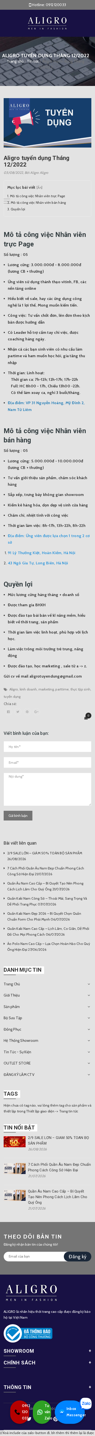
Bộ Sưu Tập (13, 1018)
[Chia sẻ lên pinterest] (27, 711)
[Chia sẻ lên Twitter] (17, 711)
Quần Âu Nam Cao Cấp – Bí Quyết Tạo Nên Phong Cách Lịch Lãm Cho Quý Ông (57, 1197)
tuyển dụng (12, 696)
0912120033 (56, 5)
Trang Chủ (12, 984)
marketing (46, 689)
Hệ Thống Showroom (21, 1040)
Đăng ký (77, 1256)
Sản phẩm (12, 1007)
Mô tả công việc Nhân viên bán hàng (38, 202)
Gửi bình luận (18, 815)
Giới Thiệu (12, 995)
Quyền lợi (18, 209)
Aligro (14, 689)
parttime (62, 689)
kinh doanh (28, 689)
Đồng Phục (12, 1029)
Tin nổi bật (19, 1128)
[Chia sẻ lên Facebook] (8, 711)
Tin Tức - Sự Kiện (17, 1052)
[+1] (36, 711)
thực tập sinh (80, 689)
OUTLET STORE (17, 1063)
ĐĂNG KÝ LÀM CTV (19, 1074)
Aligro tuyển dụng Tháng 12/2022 (37, 161)
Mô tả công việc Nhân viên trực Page (37, 196)
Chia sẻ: (10, 704)
